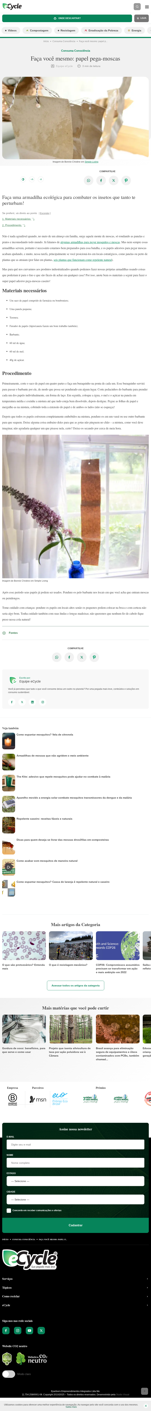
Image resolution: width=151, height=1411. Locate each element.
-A (41, 179)
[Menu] (147, 6)
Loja (143, 18)
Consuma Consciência (63, 41)
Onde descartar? (69, 18)
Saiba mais (71, 1407)
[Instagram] (42, 702)
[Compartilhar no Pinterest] (126, 180)
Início (46, 41)
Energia (136, 30)
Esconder (45, 213)
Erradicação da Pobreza (103, 30)
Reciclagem (68, 30)
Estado (11, 1173)
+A (32, 179)
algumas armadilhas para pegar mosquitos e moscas (90, 242)
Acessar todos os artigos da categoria (76, 985)
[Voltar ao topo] (144, 1391)
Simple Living (91, 162)
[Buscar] (137, 6)
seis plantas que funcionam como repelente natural (83, 260)
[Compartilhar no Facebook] (101, 180)
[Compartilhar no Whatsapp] (88, 180)
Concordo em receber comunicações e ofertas (37, 1210)
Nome (10, 1155)
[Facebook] (11, 702)
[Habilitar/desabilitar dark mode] (23, 179)
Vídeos (12, 30)
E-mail (10, 1137)
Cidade (11, 1192)
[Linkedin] (32, 702)
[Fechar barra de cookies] (146, 1406)
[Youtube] (29, 1330)
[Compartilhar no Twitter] (113, 180)
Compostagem (39, 30)
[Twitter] (22, 702)
